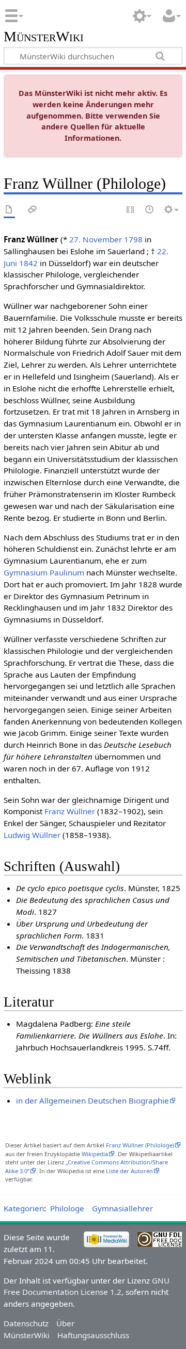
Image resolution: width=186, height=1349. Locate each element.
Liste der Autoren (129, 1171)
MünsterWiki (44, 36)
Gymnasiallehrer (122, 1208)
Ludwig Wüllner (32, 835)
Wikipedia (95, 1154)
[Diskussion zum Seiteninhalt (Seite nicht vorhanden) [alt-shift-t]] (32, 210)
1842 (28, 263)
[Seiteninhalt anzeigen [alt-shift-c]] (9, 210)
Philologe (67, 1208)
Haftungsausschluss (93, 1335)
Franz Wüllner (69, 811)
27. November (95, 239)
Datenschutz (26, 1323)
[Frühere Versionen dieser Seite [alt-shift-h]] (150, 210)
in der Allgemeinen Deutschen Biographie (92, 1100)
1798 (133, 239)
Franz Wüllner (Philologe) (140, 1145)
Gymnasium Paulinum (44, 572)
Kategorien (24, 1208)
